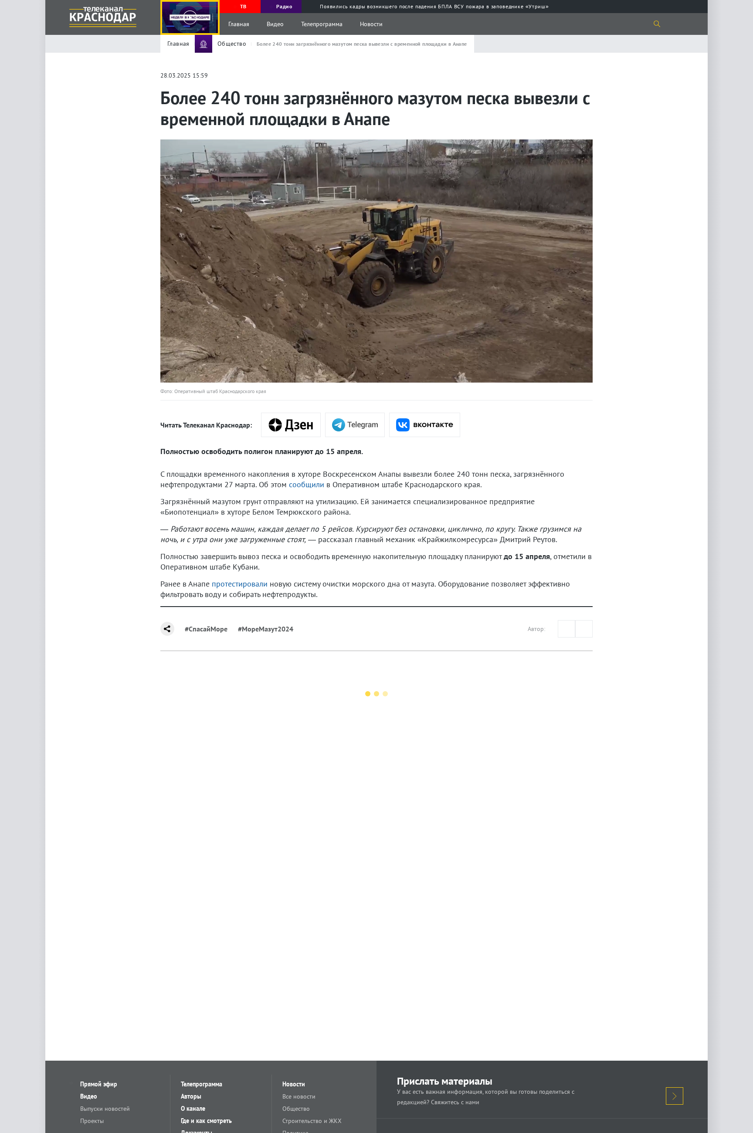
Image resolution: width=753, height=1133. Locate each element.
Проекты (92, 1121)
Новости (371, 24)
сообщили (306, 484)
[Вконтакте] (424, 425)
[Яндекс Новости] (291, 425)
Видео (275, 24)
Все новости (298, 1096)
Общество (296, 1109)
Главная (238, 24)
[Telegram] (355, 425)
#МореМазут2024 (265, 628)
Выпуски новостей (105, 1109)
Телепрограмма (322, 24)
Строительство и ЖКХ (312, 1121)
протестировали (240, 584)
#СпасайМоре (206, 628)
